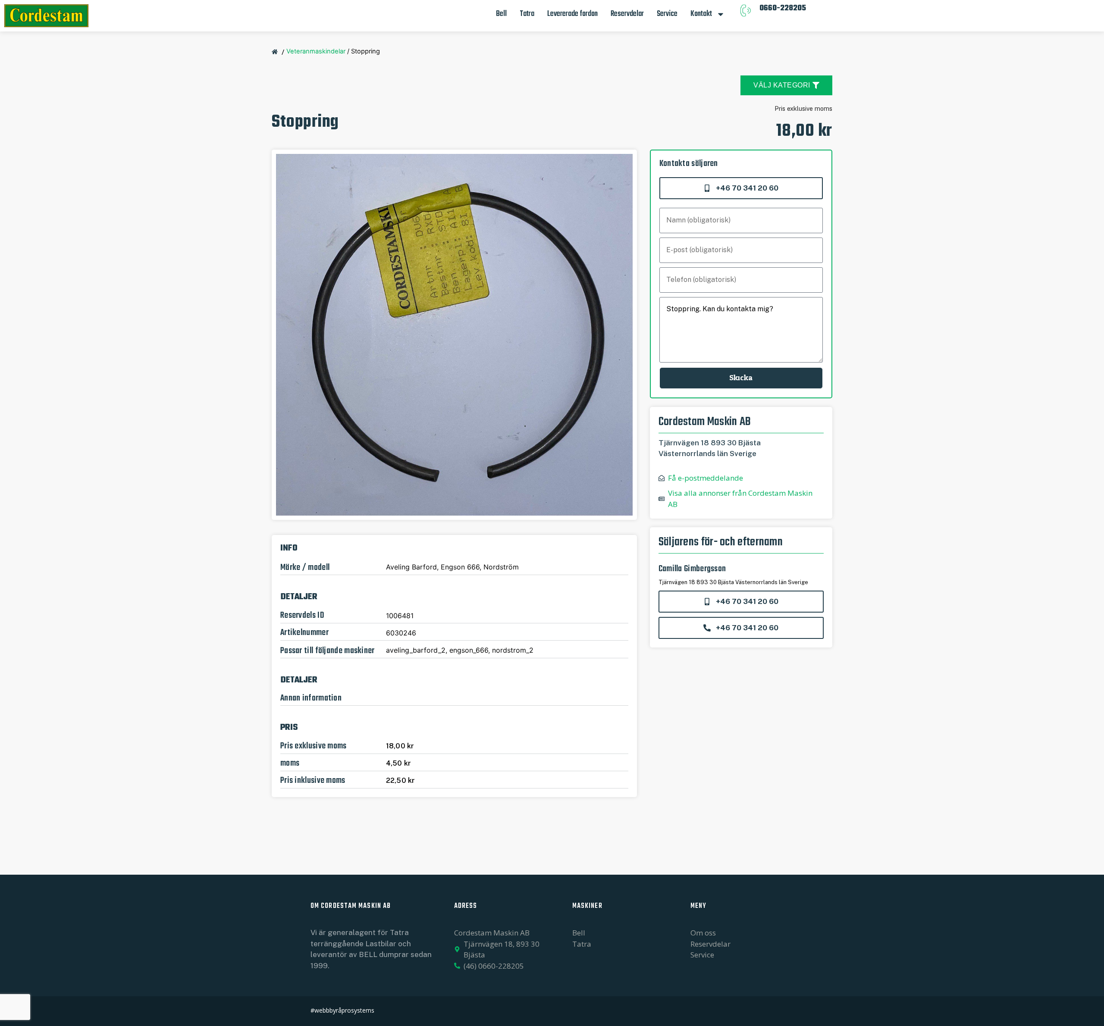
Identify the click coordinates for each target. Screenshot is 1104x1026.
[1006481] (454, 335)
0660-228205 (782, 8)
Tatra (527, 14)
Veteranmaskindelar (315, 51)
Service (667, 14)
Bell (501, 14)
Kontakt (701, 14)
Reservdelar (627, 14)
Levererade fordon (572, 14)
